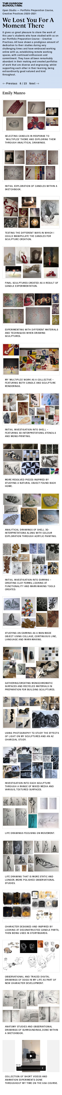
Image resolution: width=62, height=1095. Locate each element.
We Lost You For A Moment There (28, 22)
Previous (11, 83)
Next (32, 83)
